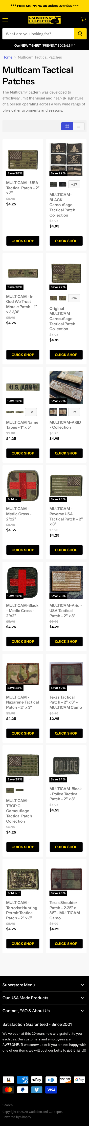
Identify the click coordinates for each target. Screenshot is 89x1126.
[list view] (79, 126)
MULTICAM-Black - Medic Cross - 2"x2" (22, 610)
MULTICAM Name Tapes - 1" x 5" (22, 425)
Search (7, 1105)
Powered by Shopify (16, 1117)
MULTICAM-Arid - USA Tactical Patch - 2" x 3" (65, 610)
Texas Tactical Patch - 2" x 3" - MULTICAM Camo (65, 702)
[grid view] (67, 126)
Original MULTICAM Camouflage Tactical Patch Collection (62, 318)
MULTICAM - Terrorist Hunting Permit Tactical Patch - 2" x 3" (21, 910)
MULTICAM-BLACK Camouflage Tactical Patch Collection (62, 205)
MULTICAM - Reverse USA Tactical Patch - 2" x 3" (66, 516)
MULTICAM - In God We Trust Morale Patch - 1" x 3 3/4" (21, 304)
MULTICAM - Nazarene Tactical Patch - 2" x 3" (22, 702)
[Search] (80, 33)
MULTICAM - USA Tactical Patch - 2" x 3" (23, 187)
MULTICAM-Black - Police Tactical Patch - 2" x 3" (65, 793)
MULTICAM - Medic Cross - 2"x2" (19, 513)
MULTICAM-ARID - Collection (65, 425)
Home (7, 57)
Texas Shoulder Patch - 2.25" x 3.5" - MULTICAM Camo (64, 910)
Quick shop (23, 241)
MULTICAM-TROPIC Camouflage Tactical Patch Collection (19, 811)
